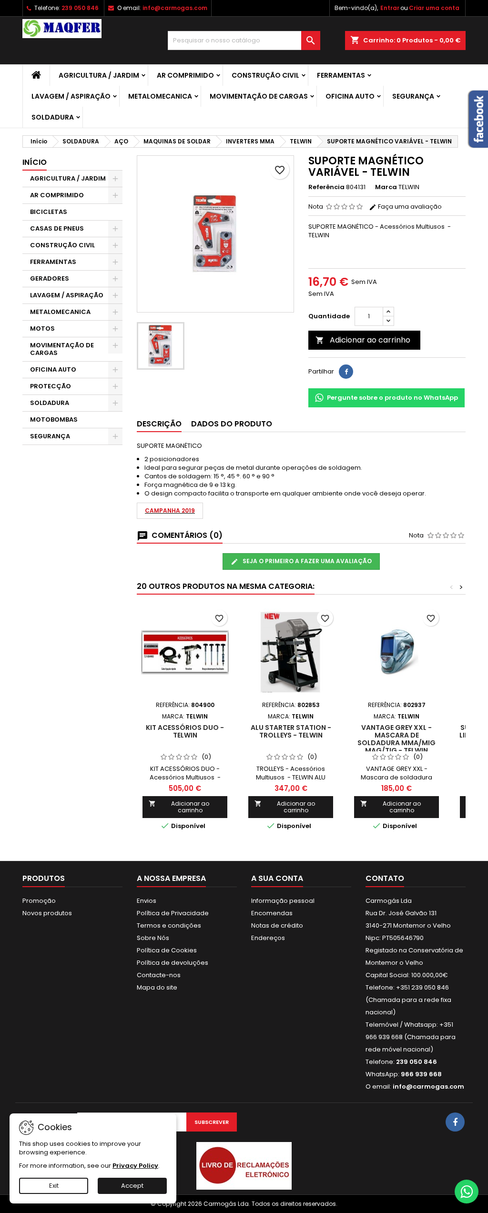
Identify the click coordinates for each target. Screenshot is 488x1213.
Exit (54, 1185)
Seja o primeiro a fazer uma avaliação (306, 561)
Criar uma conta (434, 8)
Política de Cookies (167, 950)
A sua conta (277, 878)
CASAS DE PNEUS (57, 228)
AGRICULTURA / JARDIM (99, 75)
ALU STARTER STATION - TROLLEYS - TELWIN (291, 731)
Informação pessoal (283, 900)
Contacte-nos (159, 975)
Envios (146, 900)
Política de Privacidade (173, 913)
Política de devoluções (172, 962)
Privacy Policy (135, 1165)
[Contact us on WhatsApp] (466, 1191)
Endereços (268, 937)
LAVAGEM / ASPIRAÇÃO (71, 96)
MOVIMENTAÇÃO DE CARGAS (259, 96)
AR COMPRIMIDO (185, 75)
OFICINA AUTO (350, 96)
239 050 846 (80, 8)
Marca (386, 187)
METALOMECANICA (160, 96)
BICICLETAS (48, 211)
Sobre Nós (153, 937)
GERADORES (49, 278)
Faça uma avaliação (409, 206)
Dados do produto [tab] (231, 423)
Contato (385, 878)
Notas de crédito (277, 925)
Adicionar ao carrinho (362, 339)
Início (34, 162)
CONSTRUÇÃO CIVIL (265, 75)
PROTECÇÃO (50, 386)
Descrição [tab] (159, 423)
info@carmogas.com (174, 8)
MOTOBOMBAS (54, 419)
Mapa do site (157, 987)
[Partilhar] (346, 371)
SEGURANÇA (413, 96)
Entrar (389, 8)
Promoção (39, 900)
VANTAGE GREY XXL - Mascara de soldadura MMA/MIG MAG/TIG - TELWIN (396, 739)
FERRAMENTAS (341, 75)
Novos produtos (47, 913)
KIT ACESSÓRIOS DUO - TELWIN (185, 731)
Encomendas (272, 913)
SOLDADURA (52, 117)
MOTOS (42, 328)
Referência (326, 187)
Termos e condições (169, 925)
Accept (132, 1185)
